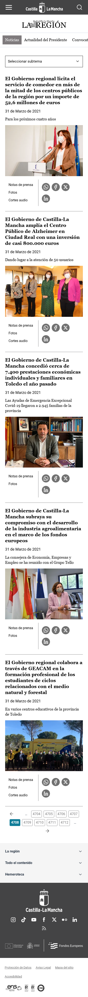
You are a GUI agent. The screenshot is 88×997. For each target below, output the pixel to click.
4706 (61, 814)
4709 (27, 822)
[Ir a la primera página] (15, 814)
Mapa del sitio (64, 967)
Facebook (44, 919)
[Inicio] (44, 900)
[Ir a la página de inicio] (44, 7)
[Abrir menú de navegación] (8, 7)
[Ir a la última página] (44, 831)
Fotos (13, 192)
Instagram (13, 919)
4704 (36, 814)
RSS (44, 928)
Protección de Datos (18, 967)
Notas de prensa (21, 185)
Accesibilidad (13, 976)
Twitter (54, 919)
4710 (40, 822)
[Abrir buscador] (79, 7)
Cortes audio (18, 200)
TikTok (23, 919)
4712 (64, 822)
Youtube (34, 919)
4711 (52, 822)
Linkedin (75, 919)
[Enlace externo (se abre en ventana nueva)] (33, 988)
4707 (74, 814)
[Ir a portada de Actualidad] (44, 25)
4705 (49, 814)
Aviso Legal (43, 967)
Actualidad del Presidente (45, 40)
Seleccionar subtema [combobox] (25, 61)
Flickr (64, 919)
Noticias (12, 40)
